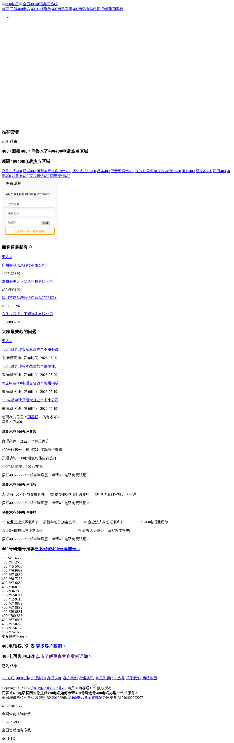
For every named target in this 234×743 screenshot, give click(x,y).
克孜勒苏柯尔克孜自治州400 (158, 171)
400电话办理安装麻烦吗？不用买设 (30, 349)
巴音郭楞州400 (122, 171)
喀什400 (188, 171)
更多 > (7, 257)
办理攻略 (54, 678)
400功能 (22, 678)
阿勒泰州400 (60, 176)
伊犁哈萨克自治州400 (54, 171)
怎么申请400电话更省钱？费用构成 (30, 383)
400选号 (118, 678)
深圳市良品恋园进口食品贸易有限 (29, 298)
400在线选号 (41, 9)
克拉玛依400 (39, 176)
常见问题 (103, 678)
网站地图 (149, 678)
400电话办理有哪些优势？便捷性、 (30, 366)
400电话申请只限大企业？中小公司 (30, 400)
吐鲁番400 (20, 176)
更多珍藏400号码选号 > (57, 548)
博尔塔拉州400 (84, 171)
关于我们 (133, 678)
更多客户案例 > (51, 646)
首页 (5, 9)
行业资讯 (86, 678)
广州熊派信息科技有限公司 (24, 265)
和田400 (219, 171)
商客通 (32, 417)
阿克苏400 (204, 171)
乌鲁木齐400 (12, 171)
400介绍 (8, 678)
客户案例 (70, 678)
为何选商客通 (112, 9)
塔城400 (29, 171)
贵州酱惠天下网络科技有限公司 (27, 281)
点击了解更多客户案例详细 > (64, 656)
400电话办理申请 (87, 9)
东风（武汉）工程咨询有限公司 (27, 314)
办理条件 (38, 678)
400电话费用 (62, 9)
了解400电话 (20, 9)
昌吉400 (103, 171)
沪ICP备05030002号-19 (48, 688)
